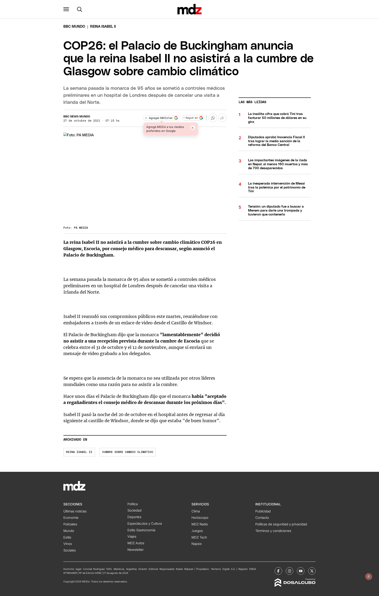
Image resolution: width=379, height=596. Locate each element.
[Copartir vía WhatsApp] (213, 118)
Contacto (262, 518)
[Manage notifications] (368, 576)
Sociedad (134, 510)
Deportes (134, 517)
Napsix (196, 544)
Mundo (68, 531)
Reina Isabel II (79, 452)
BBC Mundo (74, 26)
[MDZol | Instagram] (289, 570)
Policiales (70, 524)
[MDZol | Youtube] (300, 570)
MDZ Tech (199, 537)
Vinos (67, 544)
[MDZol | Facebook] (278, 570)
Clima (195, 511)
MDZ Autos (135, 543)
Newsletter (135, 550)
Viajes (131, 537)
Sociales (69, 550)
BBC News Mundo (76, 116)
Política (132, 504)
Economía (70, 518)
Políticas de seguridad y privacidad (281, 524)
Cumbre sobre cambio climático (127, 452)
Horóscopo (199, 518)
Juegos (197, 531)
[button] (66, 9)
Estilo (67, 537)
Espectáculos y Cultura (144, 524)
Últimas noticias (75, 511)
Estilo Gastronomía (141, 530)
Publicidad (263, 511)
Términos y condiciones (273, 531)
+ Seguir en (190, 118)
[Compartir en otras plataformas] (222, 118)
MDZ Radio (199, 524)
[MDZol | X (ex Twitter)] (311, 570)
